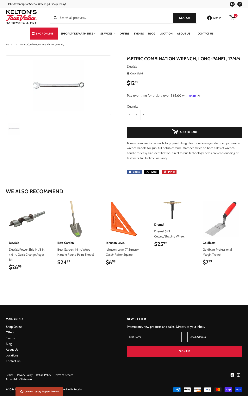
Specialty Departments (77, 33)
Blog (151, 33)
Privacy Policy (25, 374)
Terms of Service (63, 374)
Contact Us (206, 33)
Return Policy (43, 374)
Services (106, 33)
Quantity (132, 106)
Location (166, 33)
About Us (184, 33)
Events (139, 33)
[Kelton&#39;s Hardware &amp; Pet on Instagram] (238, 375)
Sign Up (184, 351)
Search (187, 18)
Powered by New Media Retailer (64, 389)
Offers (124, 33)
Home (9, 44)
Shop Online (44, 33)
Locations (12, 355)
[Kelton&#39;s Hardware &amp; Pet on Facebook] (232, 375)
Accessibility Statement (19, 379)
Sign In (217, 17)
